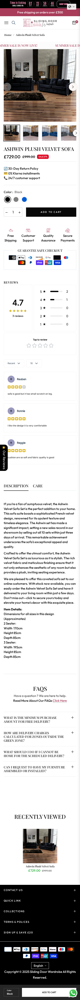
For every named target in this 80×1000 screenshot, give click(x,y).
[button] (55, 291)
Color (9, 990)
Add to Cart (49, 992)
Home (8, 35)
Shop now (63, 4)
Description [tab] (16, 486)
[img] (18, 311)
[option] (40, 85)
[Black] (7, 199)
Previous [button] (7, 87)
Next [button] (73, 87)
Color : (13, 192)
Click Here (60, 701)
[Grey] (16, 199)
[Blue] (24, 199)
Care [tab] (38, 486)
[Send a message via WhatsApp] (73, 993)
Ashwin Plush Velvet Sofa (40, 866)
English (38, 965)
